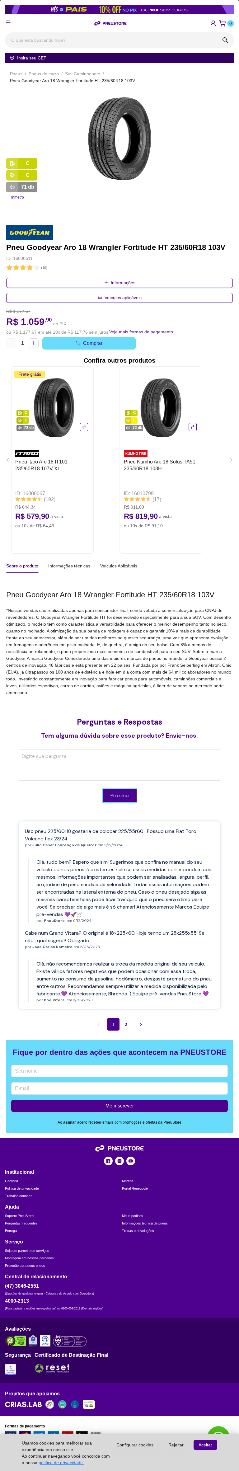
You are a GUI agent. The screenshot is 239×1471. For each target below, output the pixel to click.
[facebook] (108, 1161)
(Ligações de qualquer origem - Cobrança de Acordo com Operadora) (49, 1293)
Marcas (128, 1181)
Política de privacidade (22, 1188)
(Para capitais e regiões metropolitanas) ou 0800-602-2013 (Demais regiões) (54, 1308)
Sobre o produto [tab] (22, 565)
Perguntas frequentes (21, 1223)
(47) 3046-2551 (22, 1286)
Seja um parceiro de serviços (27, 1250)
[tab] (69, 565)
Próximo (119, 795)
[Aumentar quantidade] (34, 343)
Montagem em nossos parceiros (29, 1258)
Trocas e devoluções (138, 1231)
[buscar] (225, 40)
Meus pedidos (132, 1216)
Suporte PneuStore (19, 1216)
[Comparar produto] (84, 427)
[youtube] (130, 1161)
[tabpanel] (119, 642)
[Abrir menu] (8, 22)
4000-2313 (17, 1301)
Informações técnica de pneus (145, 1223)
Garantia (11, 1181)
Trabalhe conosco (18, 1196)
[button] (213, 23)
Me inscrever (119, 1105)
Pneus (16, 73)
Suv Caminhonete (82, 73)
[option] (120, 139)
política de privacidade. (61, 1462)
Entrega (11, 1231)
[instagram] (119, 1161)
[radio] (9, 268)
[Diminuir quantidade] (11, 343)
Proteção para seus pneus (25, 1265)
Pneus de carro (44, 73)
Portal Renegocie (135, 1188)
